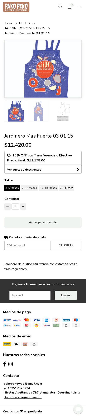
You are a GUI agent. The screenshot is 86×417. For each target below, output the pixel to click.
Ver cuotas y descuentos (24, 170)
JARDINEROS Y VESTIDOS (25, 28)
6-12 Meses (29, 188)
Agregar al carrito (43, 222)
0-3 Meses (66, 188)
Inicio (9, 23)
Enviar (65, 295)
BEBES (25, 23)
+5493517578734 (17, 388)
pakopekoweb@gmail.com (23, 383)
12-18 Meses (48, 188)
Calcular (66, 245)
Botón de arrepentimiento (23, 397)
